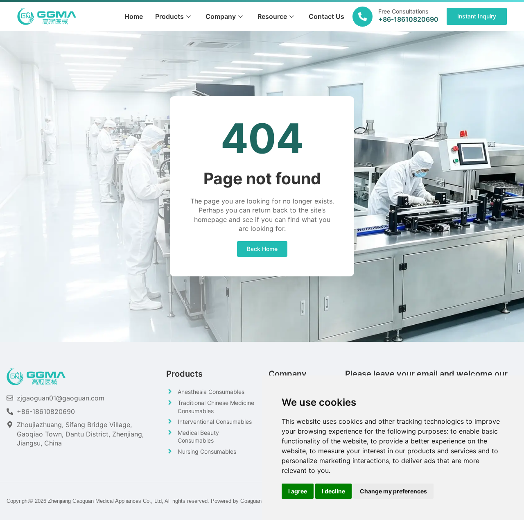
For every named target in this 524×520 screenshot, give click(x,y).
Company (221, 16)
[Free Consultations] (362, 17)
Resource (272, 16)
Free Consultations (403, 11)
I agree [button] (297, 491)
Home (133, 16)
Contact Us (326, 16)
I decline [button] (333, 491)
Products (169, 16)
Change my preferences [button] (393, 491)
